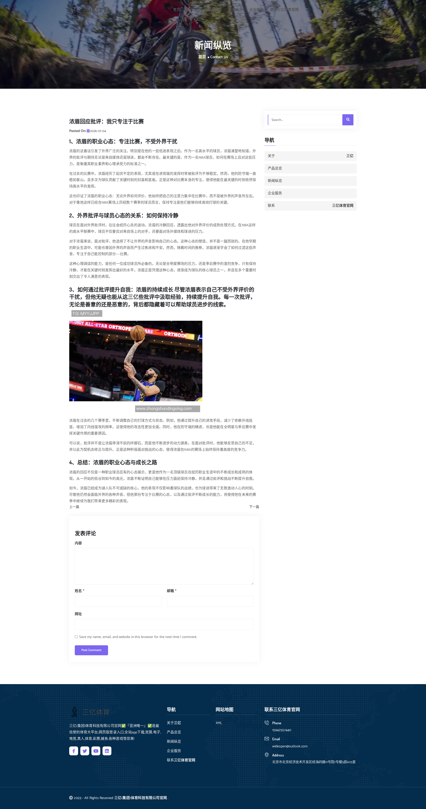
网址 (78, 614)
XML (219, 723)
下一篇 (254, 507)
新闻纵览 (236, 10)
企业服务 (256, 10)
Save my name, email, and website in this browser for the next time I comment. (138, 637)
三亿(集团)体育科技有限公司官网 (140, 798)
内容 (78, 543)
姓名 (79, 591)
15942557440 (281, 730)
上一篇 (74, 507)
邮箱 (171, 591)
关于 (194, 10)
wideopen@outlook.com (290, 746)
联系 (284, 10)
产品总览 (215, 10)
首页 (176, 10)
